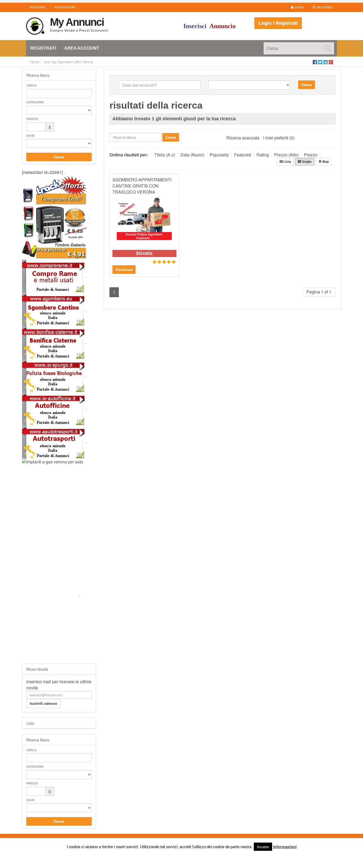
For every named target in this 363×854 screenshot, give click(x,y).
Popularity (219, 155)
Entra (299, 7)
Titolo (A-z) (164, 155)
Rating (262, 155)
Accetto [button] (263, 846)
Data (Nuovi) (192, 155)
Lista (287, 162)
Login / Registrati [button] (278, 23)
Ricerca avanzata (242, 138)
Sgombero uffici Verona (75, 61)
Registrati (325, 7)
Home (34, 61)
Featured (242, 155)
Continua (124, 269)
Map (325, 162)
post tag (50, 61)
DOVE (30, 136)
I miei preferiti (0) (278, 138)
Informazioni (285, 846)
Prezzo (32, 119)
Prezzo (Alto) (286, 155)
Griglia (306, 162)
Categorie (35, 102)
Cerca (31, 85)
